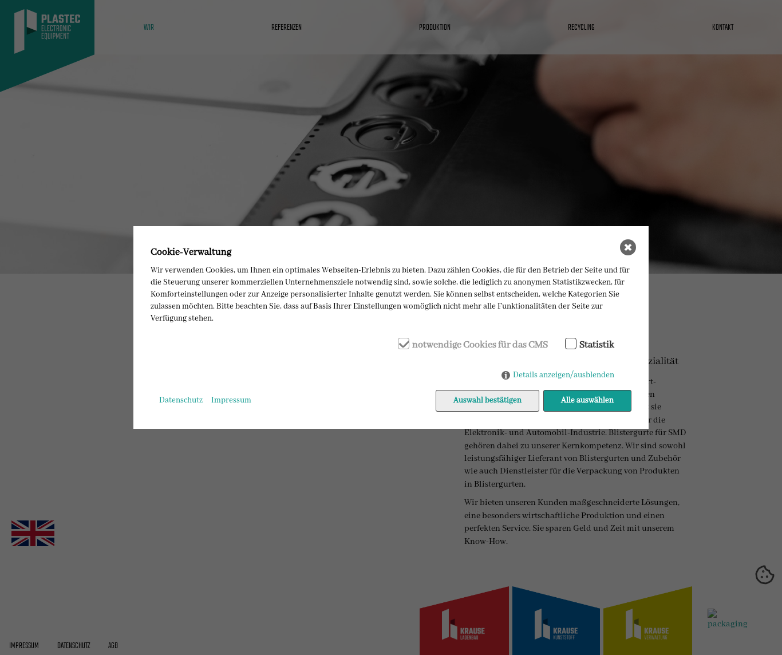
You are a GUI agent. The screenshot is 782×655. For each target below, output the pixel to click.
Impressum (231, 400)
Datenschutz (181, 400)
